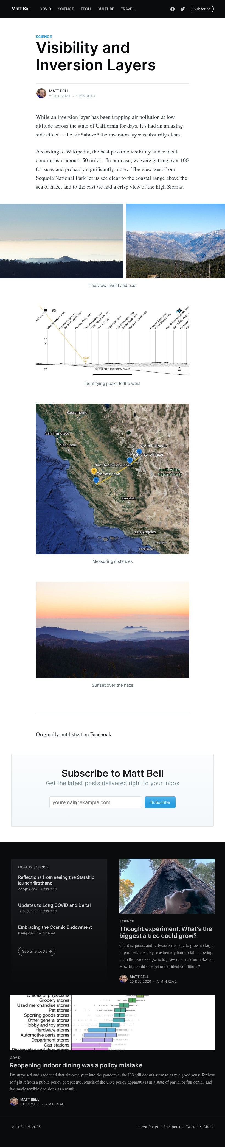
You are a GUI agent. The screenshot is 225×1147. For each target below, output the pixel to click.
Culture (105, 9)
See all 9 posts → (37, 951)
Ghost (208, 1126)
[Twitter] (183, 8)
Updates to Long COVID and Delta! (54, 905)
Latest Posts (147, 1126)
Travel (127, 9)
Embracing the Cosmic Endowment (55, 927)
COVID (45, 9)
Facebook (100, 734)
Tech (86, 9)
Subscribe (202, 9)
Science (66, 9)
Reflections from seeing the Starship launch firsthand (56, 880)
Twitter (192, 1126)
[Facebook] (173, 8)
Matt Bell (21, 8)
